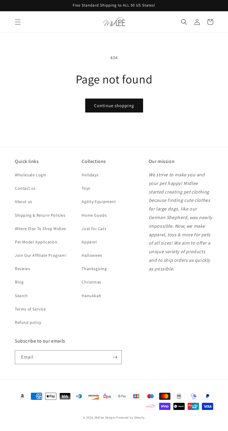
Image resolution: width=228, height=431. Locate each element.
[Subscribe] (114, 357)
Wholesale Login (31, 175)
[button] (17, 21)
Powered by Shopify (130, 417)
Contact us (25, 188)
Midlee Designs (105, 417)
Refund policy (28, 322)
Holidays (90, 175)
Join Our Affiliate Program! (40, 255)
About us (23, 201)
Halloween (92, 255)
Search (21, 295)
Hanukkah (91, 295)
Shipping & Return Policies (40, 215)
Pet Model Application (36, 242)
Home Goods (94, 215)
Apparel (89, 242)
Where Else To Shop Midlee (40, 228)
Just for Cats (94, 228)
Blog (19, 282)
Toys (86, 188)
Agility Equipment (99, 201)
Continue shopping (114, 105)
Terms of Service (30, 309)
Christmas (91, 282)
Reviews (22, 268)
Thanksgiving (94, 268)
